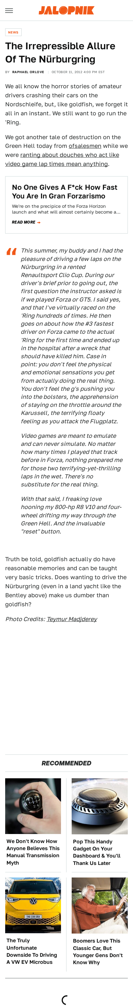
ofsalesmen (85, 145)
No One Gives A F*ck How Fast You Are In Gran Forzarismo (65, 191)
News (13, 32)
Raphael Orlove (28, 72)
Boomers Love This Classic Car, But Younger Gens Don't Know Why (98, 951)
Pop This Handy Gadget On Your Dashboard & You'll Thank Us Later (96, 852)
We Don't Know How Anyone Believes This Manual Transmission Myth (33, 852)
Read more (24, 222)
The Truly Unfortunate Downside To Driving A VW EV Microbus (31, 951)
